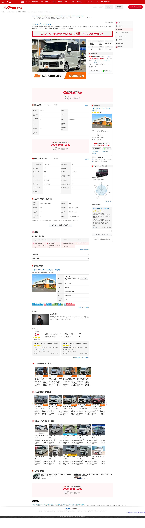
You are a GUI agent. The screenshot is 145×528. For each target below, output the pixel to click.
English (94, 7)
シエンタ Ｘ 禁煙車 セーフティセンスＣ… (98, 407)
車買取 (46, 1)
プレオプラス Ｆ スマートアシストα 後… (55, 407)
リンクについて (72, 511)
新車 (42, 1)
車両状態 (120, 26)
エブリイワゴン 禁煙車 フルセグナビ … (56, 378)
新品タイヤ (79, 1)
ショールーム (105, 151)
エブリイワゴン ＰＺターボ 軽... (98, 436)
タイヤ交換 (71, 1)
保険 (97, 1)
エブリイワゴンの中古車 (48, 504)
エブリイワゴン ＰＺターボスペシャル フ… (84, 378)
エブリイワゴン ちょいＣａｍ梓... (41, 436)
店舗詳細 (94, 153)
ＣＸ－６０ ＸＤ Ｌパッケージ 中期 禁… (83, 407)
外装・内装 (36, 258)
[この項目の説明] (103, 56)
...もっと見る (41, 349)
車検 (66, 1)
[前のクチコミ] (108, 231)
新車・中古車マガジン (106, 1)
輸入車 (28, 1)
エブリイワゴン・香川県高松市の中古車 (76, 504)
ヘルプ (100, 7)
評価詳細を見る (108, 201)
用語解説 (87, 105)
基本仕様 (120, 29)
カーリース (53, 1)
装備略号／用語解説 (84, 249)
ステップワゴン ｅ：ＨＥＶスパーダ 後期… (41, 407)
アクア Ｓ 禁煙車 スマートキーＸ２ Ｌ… (69, 407)
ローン (92, 1)
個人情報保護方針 (47, 511)
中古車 (33, 504)
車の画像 (120, 46)
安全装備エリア (121, 36)
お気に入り (108, 7)
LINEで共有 (107, 71)
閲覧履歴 (119, 7)
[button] (33, 403)
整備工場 (60, 1)
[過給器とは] (66, 180)
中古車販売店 (35, 1)
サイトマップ (90, 511)
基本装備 (35, 254)
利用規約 (54, 511)
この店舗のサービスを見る (83, 307)
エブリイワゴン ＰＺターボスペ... (55, 436)
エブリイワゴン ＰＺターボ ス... (84, 457)
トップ (119, 22)
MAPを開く (95, 71)
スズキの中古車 (39, 504)
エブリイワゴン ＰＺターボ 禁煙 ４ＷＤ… (41, 378)
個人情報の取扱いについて (63, 511)
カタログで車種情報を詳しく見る (60, 225)
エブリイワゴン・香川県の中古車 (61, 504)
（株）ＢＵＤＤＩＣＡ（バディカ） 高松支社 (46, 270)
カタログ (86, 1)
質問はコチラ (79, 511)
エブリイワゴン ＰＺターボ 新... (69, 436)
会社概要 (40, 511)
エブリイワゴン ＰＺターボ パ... (41, 457)
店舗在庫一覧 (95, 151)
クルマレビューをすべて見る (101, 234)
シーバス (95, 227)
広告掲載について (103, 511)
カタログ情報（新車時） (123, 32)
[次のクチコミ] (111, 231)
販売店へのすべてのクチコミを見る (81, 357)
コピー (101, 135)
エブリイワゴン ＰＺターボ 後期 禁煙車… (69, 378)
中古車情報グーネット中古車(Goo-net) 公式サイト (135, 512)
